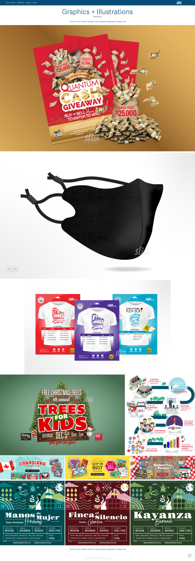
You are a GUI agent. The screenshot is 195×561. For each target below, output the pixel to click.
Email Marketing (111, 21)
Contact (34, 2)
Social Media (119, 21)
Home (7, 2)
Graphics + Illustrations (100, 21)
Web (124, 21)
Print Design (91, 21)
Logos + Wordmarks (82, 21)
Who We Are (20, 2)
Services (13, 2)
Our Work (28, 2)
